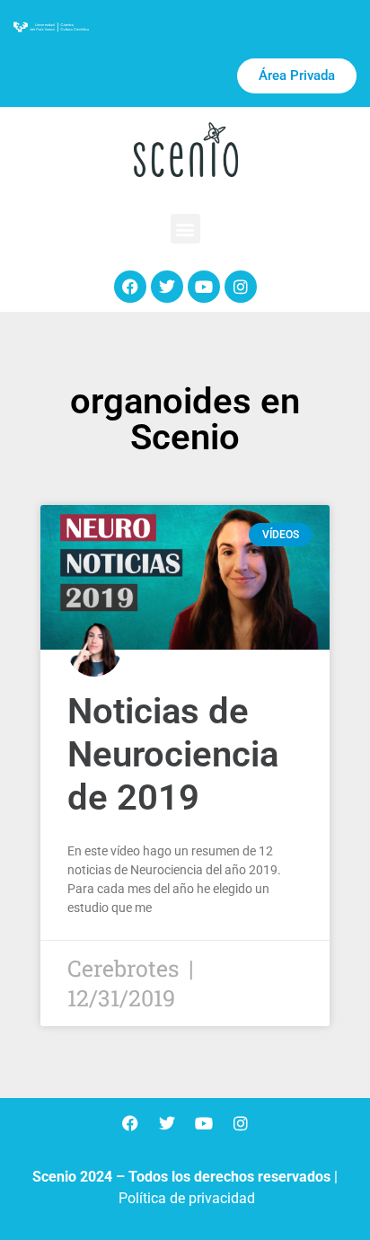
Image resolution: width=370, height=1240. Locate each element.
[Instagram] (241, 286)
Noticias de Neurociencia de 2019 (172, 754)
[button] (185, 229)
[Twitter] (167, 286)
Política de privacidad (187, 1198)
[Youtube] (204, 286)
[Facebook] (130, 286)
